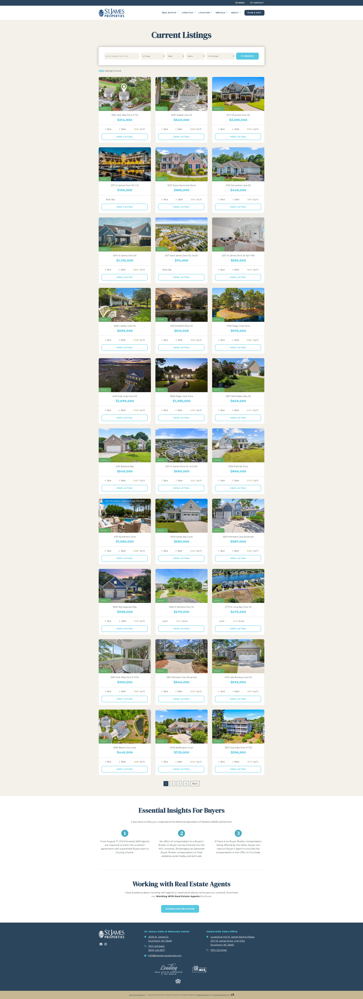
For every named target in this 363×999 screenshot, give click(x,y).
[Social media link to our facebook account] (101, 944)
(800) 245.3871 (156, 950)
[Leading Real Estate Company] (168, 969)
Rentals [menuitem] (221, 13)
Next (195, 783)
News (241, 3)
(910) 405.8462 (156, 946)
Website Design (203, 995)
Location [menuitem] (204, 13)
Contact (258, 3)
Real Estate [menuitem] (169, 13)
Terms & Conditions (137, 995)
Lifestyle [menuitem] (187, 13)
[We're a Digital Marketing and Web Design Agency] (232, 995)
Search (248, 56)
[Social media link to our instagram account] (105, 944)
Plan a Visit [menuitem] (254, 13)
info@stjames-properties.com (165, 955)
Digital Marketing (220, 995)
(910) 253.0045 (218, 950)
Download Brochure (180, 909)
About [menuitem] (235, 13)
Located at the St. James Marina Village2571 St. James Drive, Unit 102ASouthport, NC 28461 (232, 941)
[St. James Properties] (112, 12)
